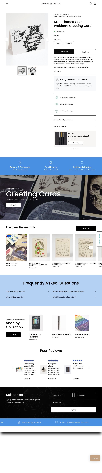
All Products (63, 14)
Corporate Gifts (35, 445)
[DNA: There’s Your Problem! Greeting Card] (22, 71)
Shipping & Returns (60, 126)
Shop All (13, 205)
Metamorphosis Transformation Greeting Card (38, 265)
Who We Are (33, 442)
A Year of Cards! (11, 263)
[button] (90, 3)
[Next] (48, 39)
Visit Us (50, 457)
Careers (32, 452)
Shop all (13, 335)
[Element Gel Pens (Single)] (61, 138)
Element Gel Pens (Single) (78, 136)
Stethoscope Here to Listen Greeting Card (61, 264)
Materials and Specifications (63, 120)
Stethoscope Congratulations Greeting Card (85, 264)
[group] (51, 251)
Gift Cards (51, 451)
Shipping (51, 442)
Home (56, 14)
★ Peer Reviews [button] (100, 239)
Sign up (73, 410)
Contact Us (52, 454)
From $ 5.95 (32, 268)
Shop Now (86, 228)
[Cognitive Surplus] (51, 3)
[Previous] (6, 39)
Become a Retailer (36, 448)
